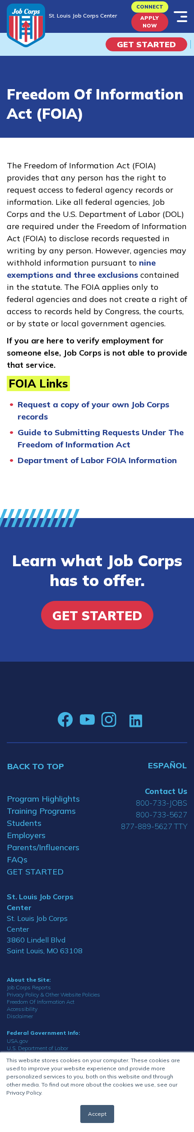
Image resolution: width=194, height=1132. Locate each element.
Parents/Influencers (43, 847)
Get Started (146, 44)
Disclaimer (20, 1016)
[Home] (26, 25)
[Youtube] (87, 719)
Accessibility (22, 1009)
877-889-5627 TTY (154, 826)
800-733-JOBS (161, 802)
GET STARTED (35, 871)
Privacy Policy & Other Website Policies (53, 994)
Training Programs (41, 811)
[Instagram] (109, 719)
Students (24, 823)
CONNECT (149, 7)
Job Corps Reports (29, 987)
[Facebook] (65, 719)
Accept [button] (97, 1113)
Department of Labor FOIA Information (97, 460)
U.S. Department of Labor (37, 1048)
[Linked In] (135, 719)
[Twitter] (122, 719)
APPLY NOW (149, 22)
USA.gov (17, 1040)
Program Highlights (43, 799)
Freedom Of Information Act (40, 1001)
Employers (26, 835)
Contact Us (166, 791)
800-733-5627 (161, 814)
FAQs (17, 859)
